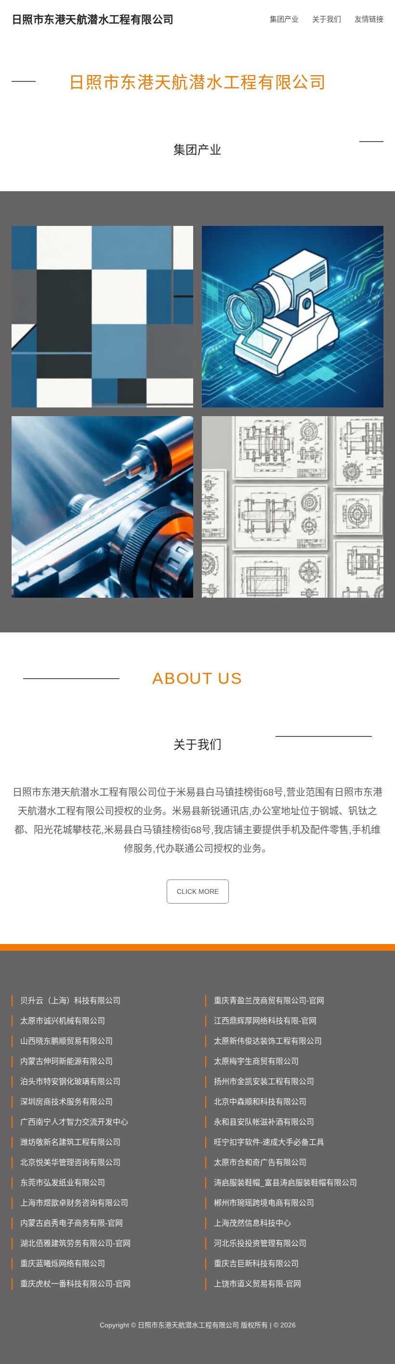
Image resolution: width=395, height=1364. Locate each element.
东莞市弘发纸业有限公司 (62, 1183)
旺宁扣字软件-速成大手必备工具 (269, 1142)
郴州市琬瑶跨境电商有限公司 (264, 1203)
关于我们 (326, 19)
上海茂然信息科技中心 (252, 1223)
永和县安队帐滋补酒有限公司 (264, 1122)
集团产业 (284, 19)
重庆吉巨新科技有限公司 (256, 1263)
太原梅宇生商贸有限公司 (256, 1061)
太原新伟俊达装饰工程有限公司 (268, 1041)
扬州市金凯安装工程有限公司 (264, 1081)
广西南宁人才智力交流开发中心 (74, 1122)
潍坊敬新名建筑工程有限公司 (70, 1142)
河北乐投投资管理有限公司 (260, 1243)
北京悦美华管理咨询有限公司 (70, 1162)
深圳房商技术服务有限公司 (66, 1102)
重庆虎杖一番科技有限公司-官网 (75, 1284)
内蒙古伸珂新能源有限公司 (66, 1061)
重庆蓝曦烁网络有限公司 (62, 1263)
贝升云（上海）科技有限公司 (70, 1001)
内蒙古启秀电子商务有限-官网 (71, 1223)
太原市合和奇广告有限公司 (260, 1162)
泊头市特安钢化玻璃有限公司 (70, 1081)
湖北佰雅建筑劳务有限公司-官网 (75, 1243)
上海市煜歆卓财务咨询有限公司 (74, 1203)
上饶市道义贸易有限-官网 (257, 1284)
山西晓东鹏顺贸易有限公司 (66, 1041)
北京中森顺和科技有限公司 (260, 1102)
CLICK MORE (198, 891)
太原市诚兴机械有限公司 (62, 1021)
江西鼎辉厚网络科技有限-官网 (265, 1021)
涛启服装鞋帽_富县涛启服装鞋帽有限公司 (285, 1183)
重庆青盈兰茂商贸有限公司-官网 (269, 1001)
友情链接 (369, 19)
